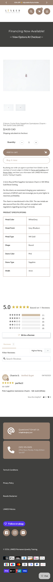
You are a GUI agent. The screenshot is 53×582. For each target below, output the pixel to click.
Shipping (6, 133)
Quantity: (11, 142)
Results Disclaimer (10, 496)
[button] (44, 397)
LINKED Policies (9, 509)
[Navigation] (47, 11)
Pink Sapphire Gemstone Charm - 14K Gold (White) (23, 391)
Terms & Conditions (10, 470)
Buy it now (12, 160)
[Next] (46, 2)
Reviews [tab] (7, 344)
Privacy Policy (8, 483)
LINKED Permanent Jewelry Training (23, 549)
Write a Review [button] (27, 335)
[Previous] (6, 2)
